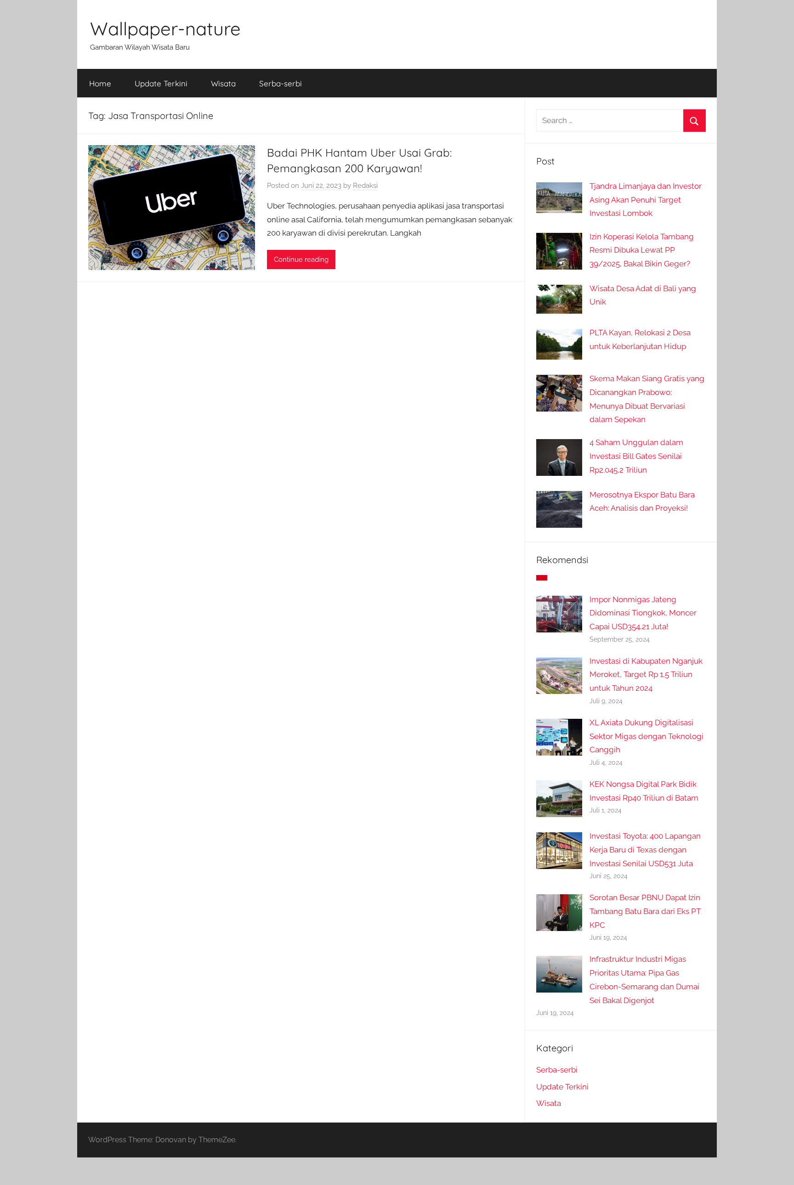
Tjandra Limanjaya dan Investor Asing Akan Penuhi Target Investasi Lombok (646, 199)
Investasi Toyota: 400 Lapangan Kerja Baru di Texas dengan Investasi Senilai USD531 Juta (645, 849)
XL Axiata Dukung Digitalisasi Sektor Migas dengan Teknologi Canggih (646, 736)
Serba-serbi (280, 83)
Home (100, 83)
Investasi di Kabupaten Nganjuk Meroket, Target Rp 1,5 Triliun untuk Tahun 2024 (646, 674)
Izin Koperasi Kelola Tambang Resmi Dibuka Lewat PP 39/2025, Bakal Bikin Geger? (642, 250)
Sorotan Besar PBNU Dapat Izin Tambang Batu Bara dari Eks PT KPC (645, 911)
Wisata (223, 83)
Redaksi (365, 185)
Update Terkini (161, 83)
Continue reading (301, 259)
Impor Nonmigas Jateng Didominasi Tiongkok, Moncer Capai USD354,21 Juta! (643, 613)
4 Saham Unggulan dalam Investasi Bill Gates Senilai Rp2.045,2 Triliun (636, 456)
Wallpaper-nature (165, 28)
